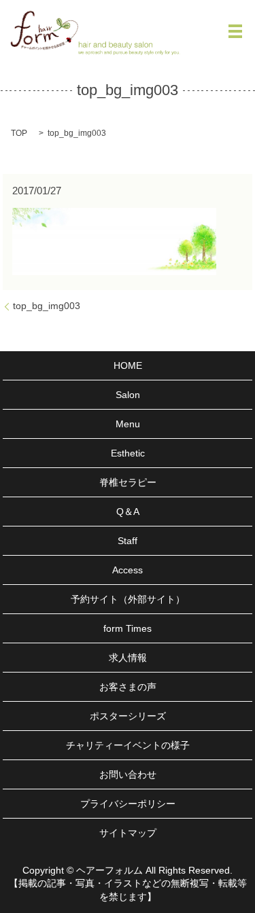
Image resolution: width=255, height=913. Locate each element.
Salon (128, 394)
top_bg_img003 (46, 305)
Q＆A (127, 511)
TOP (19, 133)
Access (127, 570)
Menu (128, 423)
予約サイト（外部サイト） (128, 599)
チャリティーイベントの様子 (128, 745)
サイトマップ (127, 832)
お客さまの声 (127, 686)
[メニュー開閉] (235, 31)
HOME (128, 365)
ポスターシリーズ (128, 716)
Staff (127, 540)
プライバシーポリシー (127, 803)
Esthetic (128, 453)
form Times (127, 628)
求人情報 (128, 657)
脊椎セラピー (127, 482)
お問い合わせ (127, 774)
